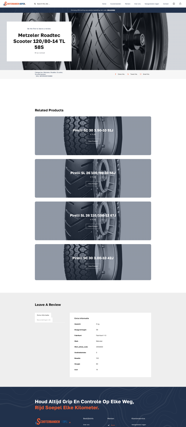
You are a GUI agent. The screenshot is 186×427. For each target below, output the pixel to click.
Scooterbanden (40, 74)
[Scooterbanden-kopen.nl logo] (14, 2)
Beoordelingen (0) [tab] (43, 320)
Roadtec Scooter (56, 72)
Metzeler (46, 72)
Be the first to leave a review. (39, 29)
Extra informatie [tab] (43, 315)
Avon (113, 425)
